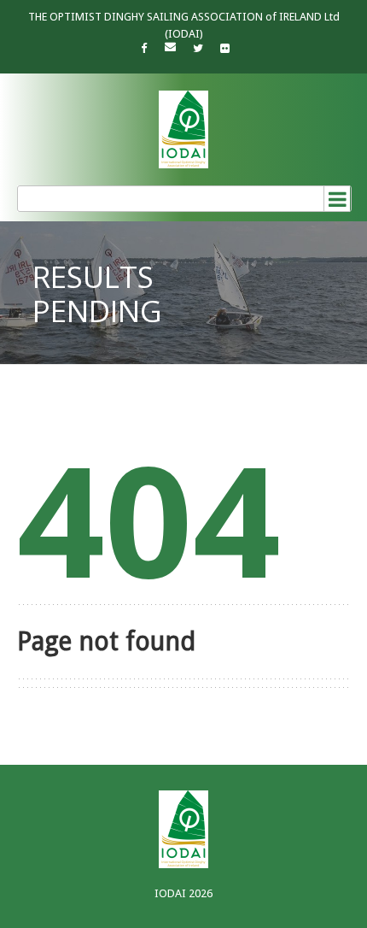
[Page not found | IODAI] (183, 129)
